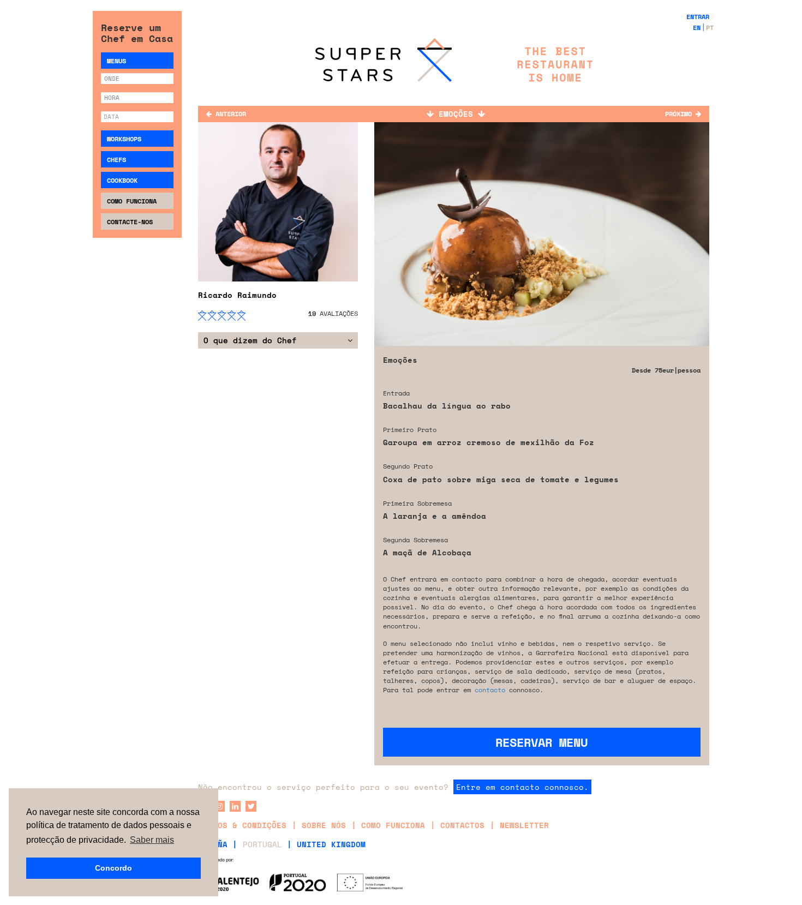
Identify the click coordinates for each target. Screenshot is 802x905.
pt (710, 27)
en (697, 27)
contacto (490, 689)
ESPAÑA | (217, 844)
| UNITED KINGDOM (326, 844)
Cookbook (122, 180)
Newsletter (524, 825)
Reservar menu (541, 742)
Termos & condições (242, 825)
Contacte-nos (130, 221)
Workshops (124, 138)
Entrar (697, 16)
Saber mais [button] (152, 839)
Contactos (462, 825)
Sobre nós (324, 825)
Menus (116, 60)
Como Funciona (132, 201)
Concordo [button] (113, 868)
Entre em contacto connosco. (522, 787)
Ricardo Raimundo (237, 295)
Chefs (116, 159)
